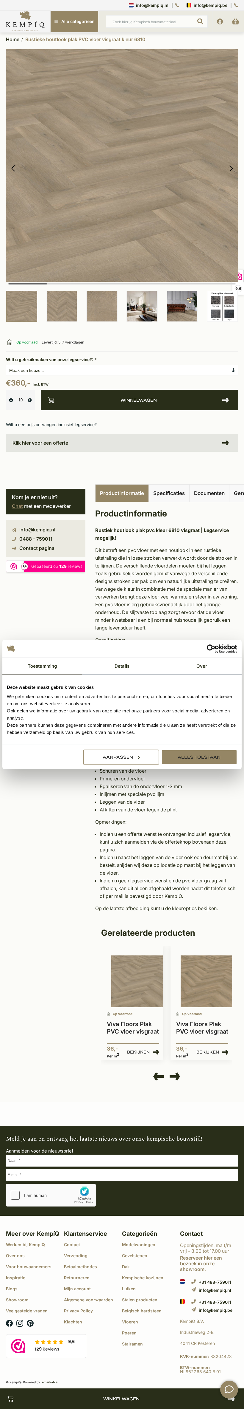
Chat (17, 506)
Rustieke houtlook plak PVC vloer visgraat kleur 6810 (85, 39)
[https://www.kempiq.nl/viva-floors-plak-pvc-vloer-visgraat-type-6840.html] (137, 981)
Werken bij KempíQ (25, 1244)
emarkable (49, 1382)
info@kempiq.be (210, 5)
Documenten (209, 493)
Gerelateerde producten (148, 933)
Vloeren (130, 1321)
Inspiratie (15, 1277)
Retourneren (77, 1277)
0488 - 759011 (35, 538)
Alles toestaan (199, 757)
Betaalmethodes (80, 1266)
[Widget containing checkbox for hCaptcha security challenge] (51, 1195)
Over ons (15, 1255)
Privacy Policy (78, 1310)
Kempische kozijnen (142, 1277)
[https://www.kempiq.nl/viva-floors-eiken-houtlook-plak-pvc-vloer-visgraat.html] (206, 981)
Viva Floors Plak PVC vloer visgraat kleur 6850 (202, 1028)
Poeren (129, 1332)
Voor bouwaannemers (28, 1266)
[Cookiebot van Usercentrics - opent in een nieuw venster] (211, 648)
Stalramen (132, 1343)
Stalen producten (139, 1299)
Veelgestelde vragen (27, 1310)
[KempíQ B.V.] (209, 1321)
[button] (231, 168)
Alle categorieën (78, 21)
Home (12, 39)
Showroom (17, 1299)
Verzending (75, 1255)
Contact (72, 1244)
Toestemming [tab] (42, 666)
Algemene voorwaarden (88, 1299)
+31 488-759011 (215, 1282)
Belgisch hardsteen (142, 1310)
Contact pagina (36, 548)
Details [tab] (122, 666)
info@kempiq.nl (152, 5)
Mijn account (77, 1288)
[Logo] (25, 21)
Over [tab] (201, 666)
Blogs (12, 1288)
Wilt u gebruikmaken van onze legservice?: (51, 360)
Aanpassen (118, 757)
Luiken (129, 1288)
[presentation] (158, 1076)
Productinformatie (122, 493)
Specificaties (169, 493)
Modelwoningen (138, 1244)
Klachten (73, 1321)
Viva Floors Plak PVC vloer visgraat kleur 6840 (133, 1028)
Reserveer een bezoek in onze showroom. (201, 1263)
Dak (126, 1266)
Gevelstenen (134, 1255)
